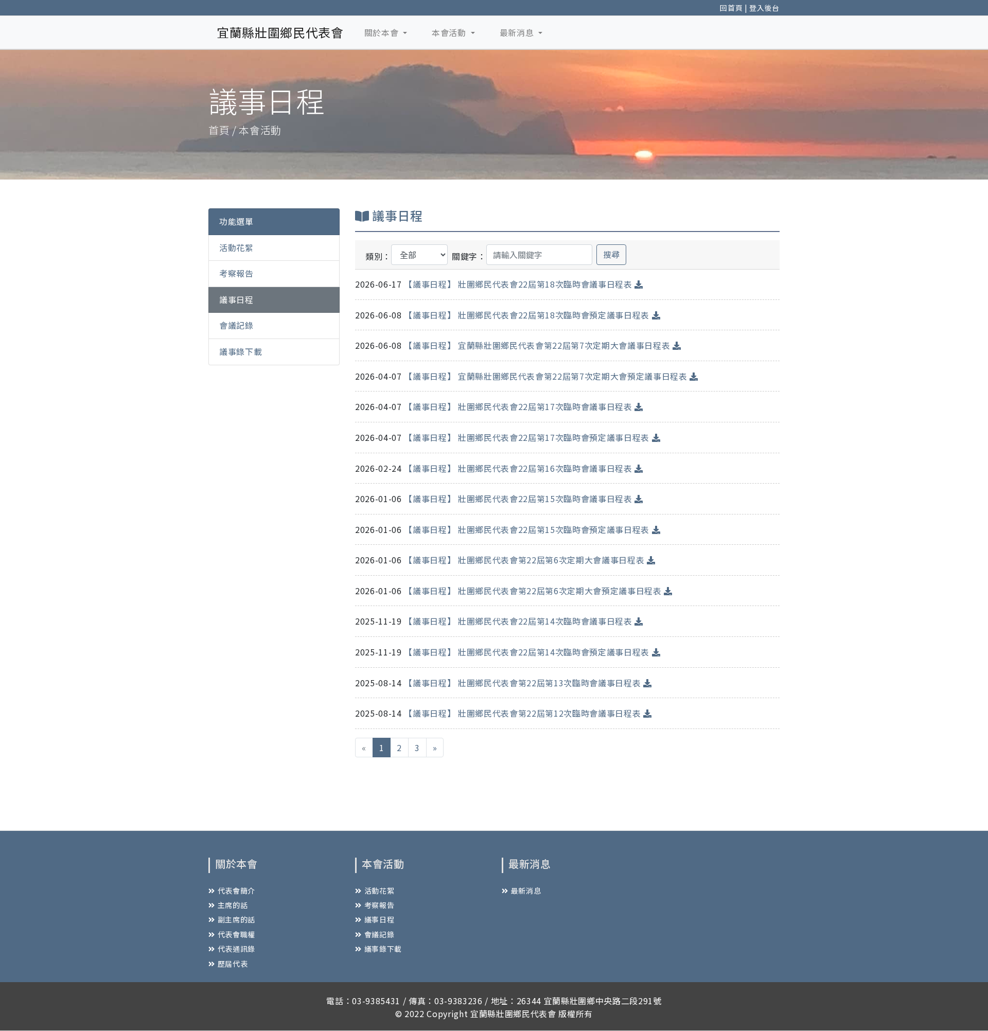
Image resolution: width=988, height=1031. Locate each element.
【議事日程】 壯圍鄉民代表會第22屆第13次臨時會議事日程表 (523, 683)
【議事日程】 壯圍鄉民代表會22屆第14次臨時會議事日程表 (519, 621)
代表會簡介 (236, 890)
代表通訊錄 (236, 949)
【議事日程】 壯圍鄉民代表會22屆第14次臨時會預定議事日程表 (527, 652)
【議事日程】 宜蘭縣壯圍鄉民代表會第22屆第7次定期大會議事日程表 (538, 345)
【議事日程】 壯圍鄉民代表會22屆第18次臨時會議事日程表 (519, 284)
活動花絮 (236, 247)
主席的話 (233, 905)
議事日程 (236, 299)
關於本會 (382, 32)
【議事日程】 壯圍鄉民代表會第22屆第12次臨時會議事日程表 (523, 713)
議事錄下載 (240, 351)
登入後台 (764, 8)
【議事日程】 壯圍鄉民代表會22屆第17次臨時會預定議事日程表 (527, 437)
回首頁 (731, 8)
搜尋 (611, 254)
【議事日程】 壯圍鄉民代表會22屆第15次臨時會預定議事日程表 (527, 529)
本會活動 (450, 32)
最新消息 (518, 32)
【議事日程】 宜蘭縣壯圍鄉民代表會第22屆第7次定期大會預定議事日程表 (547, 376)
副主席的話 (236, 919)
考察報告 (236, 273)
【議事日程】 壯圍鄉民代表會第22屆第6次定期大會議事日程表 (525, 560)
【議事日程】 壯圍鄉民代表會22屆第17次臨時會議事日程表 (519, 406)
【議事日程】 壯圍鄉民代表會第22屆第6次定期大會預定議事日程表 (534, 590)
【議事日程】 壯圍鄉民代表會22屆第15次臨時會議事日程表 (519, 498)
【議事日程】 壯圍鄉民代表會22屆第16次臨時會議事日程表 (519, 468)
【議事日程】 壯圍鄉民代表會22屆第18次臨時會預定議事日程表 (527, 315)
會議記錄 (236, 325)
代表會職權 (236, 934)
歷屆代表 (233, 963)
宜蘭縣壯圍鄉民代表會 (280, 32)
